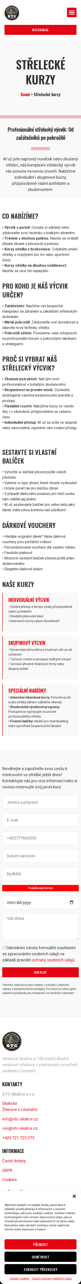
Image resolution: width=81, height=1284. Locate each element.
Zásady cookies (19, 1278)
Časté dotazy (14, 1160)
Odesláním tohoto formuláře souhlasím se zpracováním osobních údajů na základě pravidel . (39, 954)
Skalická (9, 1103)
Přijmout (40, 1244)
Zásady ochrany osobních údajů (52, 1278)
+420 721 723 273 (18, 1137)
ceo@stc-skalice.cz (20, 1128)
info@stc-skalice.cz (20, 1119)
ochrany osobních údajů (53, 960)
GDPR (7, 1170)
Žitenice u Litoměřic (20, 1109)
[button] (74, 1196)
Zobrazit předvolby (40, 1269)
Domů (25, 94)
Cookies (9, 1179)
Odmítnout (41, 1256)
